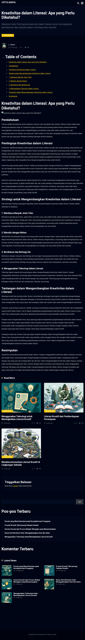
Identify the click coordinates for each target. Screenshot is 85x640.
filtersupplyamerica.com (31, 612)
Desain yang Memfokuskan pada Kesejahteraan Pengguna (27, 521)
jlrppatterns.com (38, 622)
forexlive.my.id (7, 617)
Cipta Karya (9, 2)
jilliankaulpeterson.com (24, 622)
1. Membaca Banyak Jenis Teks (20, 77)
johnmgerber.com (51, 622)
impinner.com (56, 614)
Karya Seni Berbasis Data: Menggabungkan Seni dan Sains (27, 533)
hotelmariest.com (8, 614)
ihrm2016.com (67, 619)
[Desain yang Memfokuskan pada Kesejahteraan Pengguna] (7, 575)
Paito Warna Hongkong (37, 619)
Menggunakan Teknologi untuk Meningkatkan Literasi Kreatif (17, 417)
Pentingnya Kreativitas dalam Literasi (22, 70)
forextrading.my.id (38, 617)
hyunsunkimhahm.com (54, 619)
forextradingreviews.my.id (21, 617)
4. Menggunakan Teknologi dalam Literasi (24, 89)
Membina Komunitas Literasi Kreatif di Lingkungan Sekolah (21, 463)
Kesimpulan (13, 96)
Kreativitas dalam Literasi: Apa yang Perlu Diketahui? (28, 62)
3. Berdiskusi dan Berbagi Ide (19, 85)
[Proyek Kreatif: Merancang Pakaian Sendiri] (49, 575)
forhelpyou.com (77, 617)
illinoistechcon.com (8, 622)
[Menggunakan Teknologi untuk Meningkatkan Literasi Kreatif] (21, 397)
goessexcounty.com (47, 612)
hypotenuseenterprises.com (25, 614)
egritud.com (67, 617)
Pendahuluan (13, 66)
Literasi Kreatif (8, 35)
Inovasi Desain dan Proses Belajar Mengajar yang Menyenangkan (30, 529)
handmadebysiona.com (63, 612)
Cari (3, 498)
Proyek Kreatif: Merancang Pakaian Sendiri (22, 525)
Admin (12, 45)
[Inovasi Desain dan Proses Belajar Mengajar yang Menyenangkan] (7, 589)
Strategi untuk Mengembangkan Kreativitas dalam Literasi (29, 73)
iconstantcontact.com (43, 614)
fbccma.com (17, 612)
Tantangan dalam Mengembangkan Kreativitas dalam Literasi (31, 92)
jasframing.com (66, 614)
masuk (15, 486)
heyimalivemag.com (21, 619)
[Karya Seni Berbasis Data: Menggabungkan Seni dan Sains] (49, 589)
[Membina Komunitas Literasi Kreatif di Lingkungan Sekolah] (21, 443)
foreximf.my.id (77, 614)
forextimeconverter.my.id (54, 617)
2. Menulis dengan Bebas (18, 81)
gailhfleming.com (8, 619)
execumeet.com (7, 612)
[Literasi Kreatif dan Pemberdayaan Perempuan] (63, 397)
